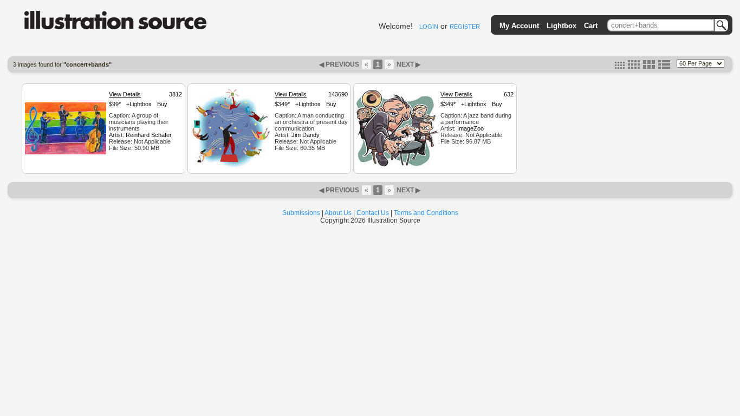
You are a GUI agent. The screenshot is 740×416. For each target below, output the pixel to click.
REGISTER (465, 26)
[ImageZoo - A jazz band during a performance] (397, 164)
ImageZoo (470, 128)
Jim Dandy (305, 135)
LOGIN (428, 26)
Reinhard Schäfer (149, 135)
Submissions (301, 213)
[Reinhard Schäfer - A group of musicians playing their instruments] (65, 152)
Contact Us (372, 213)
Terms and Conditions (426, 213)
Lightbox (561, 26)
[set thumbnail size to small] (620, 66)
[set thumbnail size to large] (649, 66)
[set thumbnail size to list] (664, 66)
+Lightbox (139, 104)
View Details (125, 94)
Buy (162, 104)
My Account (519, 26)
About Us (338, 213)
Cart (591, 26)
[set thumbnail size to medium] (634, 66)
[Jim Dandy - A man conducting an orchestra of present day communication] (231, 167)
